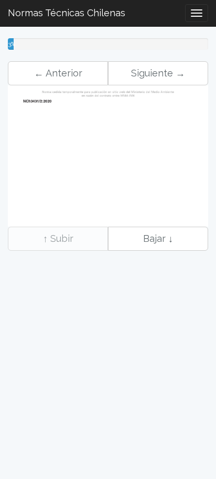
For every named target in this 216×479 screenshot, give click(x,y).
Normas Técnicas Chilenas (66, 12)
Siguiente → (158, 73)
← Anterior (58, 73)
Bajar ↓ (158, 238)
